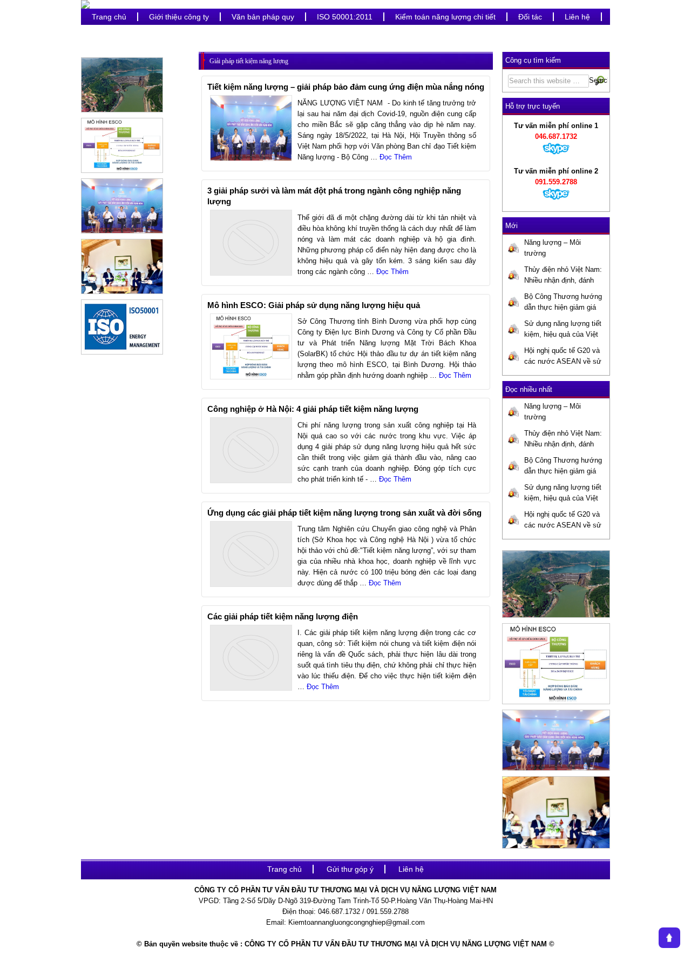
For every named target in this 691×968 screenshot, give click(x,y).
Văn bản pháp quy (263, 16)
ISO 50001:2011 (344, 16)
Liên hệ (577, 16)
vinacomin (109, 33)
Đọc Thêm (396, 157)
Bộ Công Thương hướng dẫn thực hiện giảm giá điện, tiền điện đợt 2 (563, 302)
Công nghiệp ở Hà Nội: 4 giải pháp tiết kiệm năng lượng (312, 408)
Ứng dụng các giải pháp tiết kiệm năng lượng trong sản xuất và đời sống (344, 512)
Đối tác (530, 16)
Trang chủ (109, 16)
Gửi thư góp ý (350, 869)
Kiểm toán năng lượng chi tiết (445, 16)
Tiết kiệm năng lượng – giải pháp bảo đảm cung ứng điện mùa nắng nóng (345, 86)
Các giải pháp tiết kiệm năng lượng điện (282, 616)
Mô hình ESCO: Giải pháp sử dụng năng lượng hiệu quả (313, 305)
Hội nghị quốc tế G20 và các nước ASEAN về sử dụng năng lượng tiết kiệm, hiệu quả (562, 356)
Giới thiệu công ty (179, 16)
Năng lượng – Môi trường (552, 247)
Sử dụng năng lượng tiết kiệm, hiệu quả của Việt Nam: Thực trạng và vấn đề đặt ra (562, 329)
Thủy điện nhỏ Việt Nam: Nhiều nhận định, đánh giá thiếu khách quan (563, 275)
